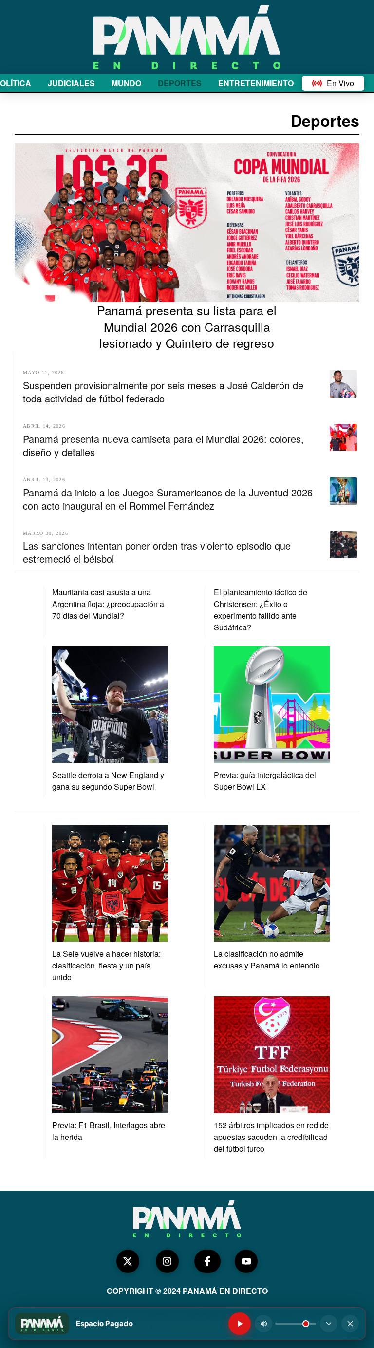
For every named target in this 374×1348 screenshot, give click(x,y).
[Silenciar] (263, 1323)
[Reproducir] (239, 1323)
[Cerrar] (350, 1323)
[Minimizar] (328, 1323)
